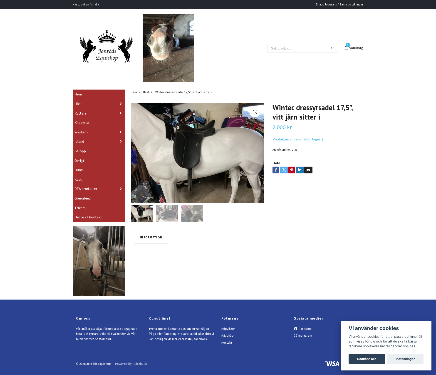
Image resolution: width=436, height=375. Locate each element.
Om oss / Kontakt (88, 223)
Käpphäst (82, 129)
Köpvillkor (228, 335)
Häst (78, 110)
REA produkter (85, 195)
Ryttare (80, 119)
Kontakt (226, 349)
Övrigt (79, 167)
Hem (78, 100)
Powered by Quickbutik (131, 370)
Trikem (80, 214)
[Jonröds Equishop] (112, 48)
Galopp (80, 157)
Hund (78, 176)
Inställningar (405, 359)
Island (79, 148)
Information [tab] (151, 244)
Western (81, 138)
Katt (78, 185)
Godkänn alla (367, 359)
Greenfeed (82, 204)
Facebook (305, 335)
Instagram (305, 342)
